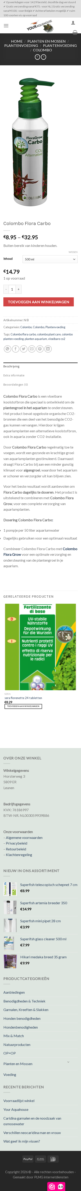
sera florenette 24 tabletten (23, 698)
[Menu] (6, 25)
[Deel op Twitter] (23, 349)
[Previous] (5, 724)
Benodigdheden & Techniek (24, 1001)
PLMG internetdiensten (51, 1177)
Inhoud (8, 258)
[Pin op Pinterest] (40, 349)
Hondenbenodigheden (20, 1027)
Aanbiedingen (14, 992)
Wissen (73, 251)
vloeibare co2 (56, 339)
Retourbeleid (16, 849)
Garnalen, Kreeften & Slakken (25, 1009)
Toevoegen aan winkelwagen (38, 302)
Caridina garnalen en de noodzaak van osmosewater (32, 1121)
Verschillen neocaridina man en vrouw (32, 1132)
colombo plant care (49, 334)
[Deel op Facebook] (15, 349)
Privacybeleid (16, 843)
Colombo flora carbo (23, 334)
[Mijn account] (73, 22)
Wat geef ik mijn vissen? (21, 1141)
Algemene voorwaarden (24, 837)
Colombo (42, 50)
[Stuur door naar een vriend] (32, 349)
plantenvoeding (21, 45)
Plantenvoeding (60, 45)
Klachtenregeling (19, 854)
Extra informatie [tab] (14, 375)
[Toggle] (68, 1062)
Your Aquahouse (15, 1109)
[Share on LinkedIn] (48, 349)
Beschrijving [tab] (11, 366)
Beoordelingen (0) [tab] (15, 385)
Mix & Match (13, 1036)
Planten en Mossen (46, 41)
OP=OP (9, 1053)
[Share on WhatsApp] (7, 349)
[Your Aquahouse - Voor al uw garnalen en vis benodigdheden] (40, 25)
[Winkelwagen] (75, 32)
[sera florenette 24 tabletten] (40, 647)
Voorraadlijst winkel (18, 1100)
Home (16, 41)
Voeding (9, 1074)
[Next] (18, 724)
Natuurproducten (16, 1044)
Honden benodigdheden (21, 1018)
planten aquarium (36, 339)
